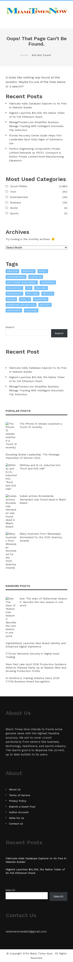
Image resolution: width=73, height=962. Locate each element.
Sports (14, 213)
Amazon (12, 271)
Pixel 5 (25, 299)
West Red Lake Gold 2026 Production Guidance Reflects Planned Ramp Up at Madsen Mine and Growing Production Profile (36, 667)
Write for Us (16, 817)
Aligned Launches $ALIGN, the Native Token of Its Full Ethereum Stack (37, 114)
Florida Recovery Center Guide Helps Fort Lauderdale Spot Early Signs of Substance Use (36, 139)
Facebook (47, 282)
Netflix (48, 293)
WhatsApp (14, 310)
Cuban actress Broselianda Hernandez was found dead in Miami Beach (43, 499)
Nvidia (11, 299)
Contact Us (16, 823)
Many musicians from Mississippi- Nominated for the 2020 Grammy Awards (41, 537)
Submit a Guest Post (22, 806)
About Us (15, 789)
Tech (13, 191)
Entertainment (19, 197)
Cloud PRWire (18, 186)
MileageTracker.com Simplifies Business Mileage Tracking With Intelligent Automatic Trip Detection (36, 126)
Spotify (45, 305)
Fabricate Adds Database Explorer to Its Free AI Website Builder (37, 105)
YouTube (31, 310)
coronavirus (16, 277)
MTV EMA (32, 293)
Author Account (19, 812)
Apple (43, 271)
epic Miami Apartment (21, 282)
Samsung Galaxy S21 (21, 305)
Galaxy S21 (14, 288)
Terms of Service (19, 795)
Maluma (41, 288)
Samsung (40, 299)
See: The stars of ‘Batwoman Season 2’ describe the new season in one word (43, 602)
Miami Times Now (41, 953)
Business (15, 202)
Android (28, 271)
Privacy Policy (17, 800)
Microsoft (14, 293)
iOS (29, 288)
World (14, 207)
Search (10, 327)
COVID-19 (36, 277)
